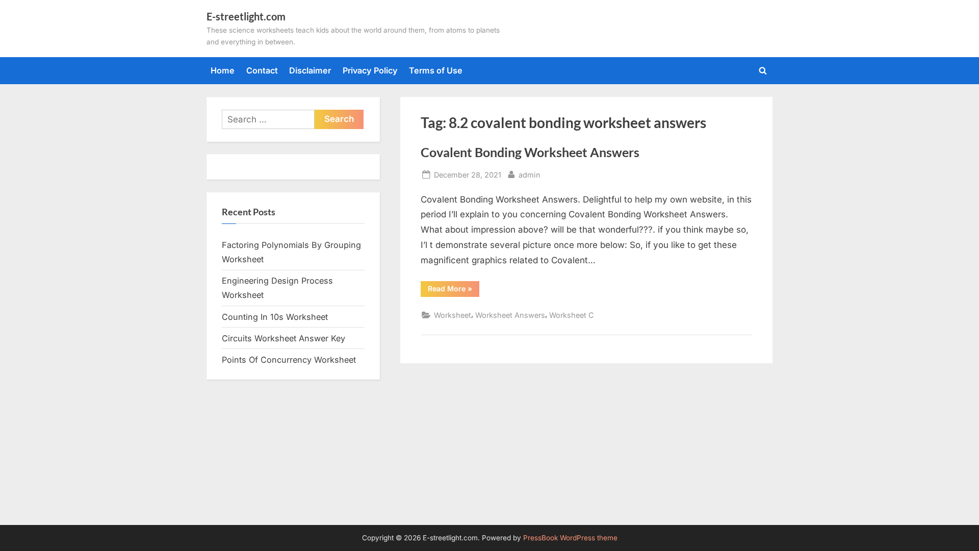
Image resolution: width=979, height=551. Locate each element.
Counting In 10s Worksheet (275, 317)
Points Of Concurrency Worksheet (289, 360)
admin (529, 174)
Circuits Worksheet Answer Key (283, 338)
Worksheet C (571, 315)
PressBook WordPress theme (570, 538)
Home (223, 70)
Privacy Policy (370, 70)
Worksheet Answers (510, 315)
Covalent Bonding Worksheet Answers (530, 152)
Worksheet (452, 315)
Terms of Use (435, 70)
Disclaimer (310, 70)
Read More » (453, 290)
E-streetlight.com (246, 16)
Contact (262, 70)
